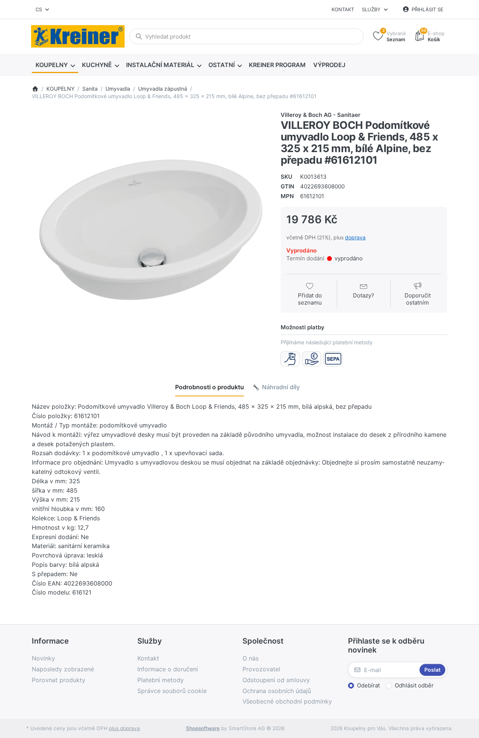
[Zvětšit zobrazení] (150, 230)
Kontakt (343, 9)
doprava (355, 237)
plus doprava (124, 728)
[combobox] (43, 9)
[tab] (209, 387)
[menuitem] (55, 65)
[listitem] (150, 230)
